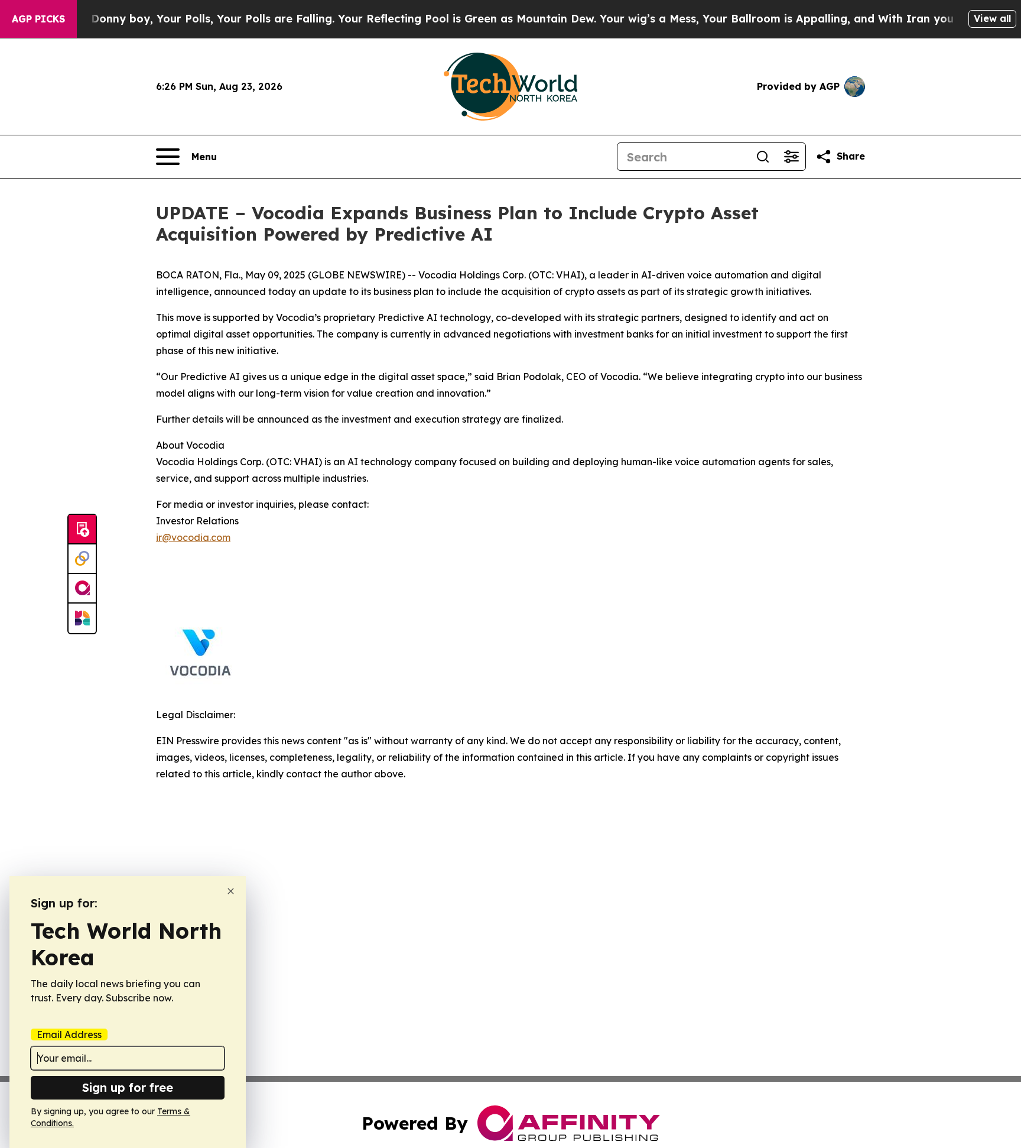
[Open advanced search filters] (791, 156)
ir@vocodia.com (193, 537)
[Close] (230, 891)
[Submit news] (82, 529)
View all (992, 18)
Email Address (69, 1034)
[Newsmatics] (82, 618)
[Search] (763, 156)
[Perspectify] (82, 559)
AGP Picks (38, 19)
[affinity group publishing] (82, 589)
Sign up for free (127, 1087)
